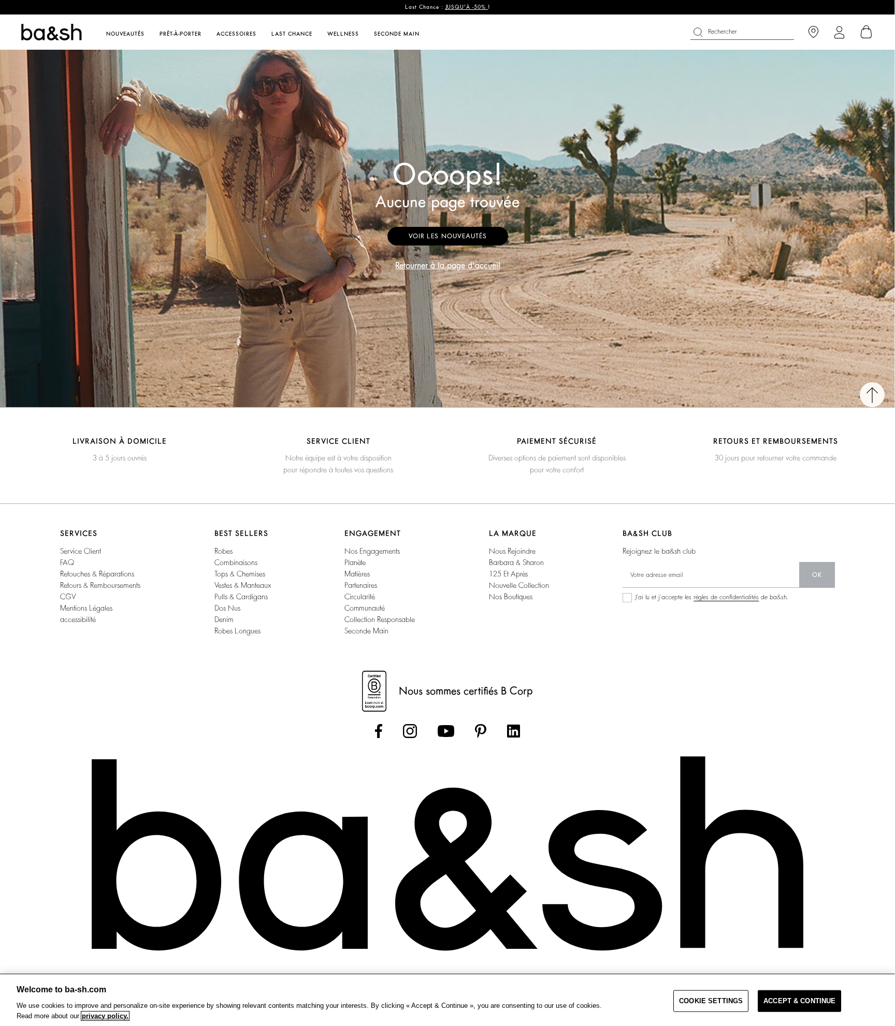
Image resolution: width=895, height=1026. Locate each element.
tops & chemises (239, 573)
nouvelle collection (519, 585)
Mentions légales (86, 608)
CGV (68, 596)
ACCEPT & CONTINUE (799, 1001)
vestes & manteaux (242, 585)
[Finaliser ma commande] (866, 32)
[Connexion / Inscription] (839, 32)
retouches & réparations (97, 573)
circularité (359, 596)
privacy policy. (105, 1016)
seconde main (366, 630)
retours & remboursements (100, 585)
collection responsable (379, 619)
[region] (447, 1000)
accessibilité (78, 619)
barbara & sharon (516, 562)
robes (223, 551)
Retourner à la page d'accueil (447, 266)
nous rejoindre (512, 551)
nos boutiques (510, 596)
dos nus (227, 608)
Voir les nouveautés (448, 236)
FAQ (67, 562)
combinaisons (235, 562)
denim (224, 619)
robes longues (237, 630)
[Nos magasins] (813, 32)
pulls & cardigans (241, 596)
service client (80, 551)
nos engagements (372, 551)
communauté (364, 608)
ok (817, 575)
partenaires (360, 585)
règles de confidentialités (726, 597)
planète (355, 562)
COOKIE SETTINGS (711, 1001)
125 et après (508, 573)
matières (357, 573)
